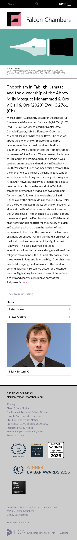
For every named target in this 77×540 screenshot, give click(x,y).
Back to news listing (20, 293)
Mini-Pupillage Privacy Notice (22, 419)
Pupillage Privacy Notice (20, 427)
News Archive (17, 316)
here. (25, 282)
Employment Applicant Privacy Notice (27, 412)
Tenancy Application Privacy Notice (26, 431)
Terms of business (16, 435)
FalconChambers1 (19, 522)
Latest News (17, 309)
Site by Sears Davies (17, 514)
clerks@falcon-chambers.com (25, 396)
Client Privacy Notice (18, 408)
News (17, 68)
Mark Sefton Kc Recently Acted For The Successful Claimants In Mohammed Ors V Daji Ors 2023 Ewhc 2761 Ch (36, 73)
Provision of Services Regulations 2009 (27, 423)
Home (10, 68)
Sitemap (11, 404)
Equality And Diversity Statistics (24, 416)
